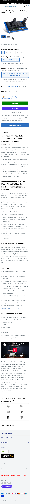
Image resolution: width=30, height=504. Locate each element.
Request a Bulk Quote (15, 125)
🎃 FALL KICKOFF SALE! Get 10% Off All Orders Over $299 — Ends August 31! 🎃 (15, 1)
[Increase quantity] (16, 91)
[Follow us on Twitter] (5, 483)
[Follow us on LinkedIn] (10, 483)
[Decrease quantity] (9, 91)
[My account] (24, 6)
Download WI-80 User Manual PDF (10, 308)
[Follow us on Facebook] (2, 483)
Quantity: (4, 91)
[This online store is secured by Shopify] (5, 450)
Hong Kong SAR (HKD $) (8, 463)
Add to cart (15, 103)
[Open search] (22, 6)
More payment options (15, 112)
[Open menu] (2, 6)
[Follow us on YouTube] (8, 483)
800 (18, 475)
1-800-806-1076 (19, 3)
